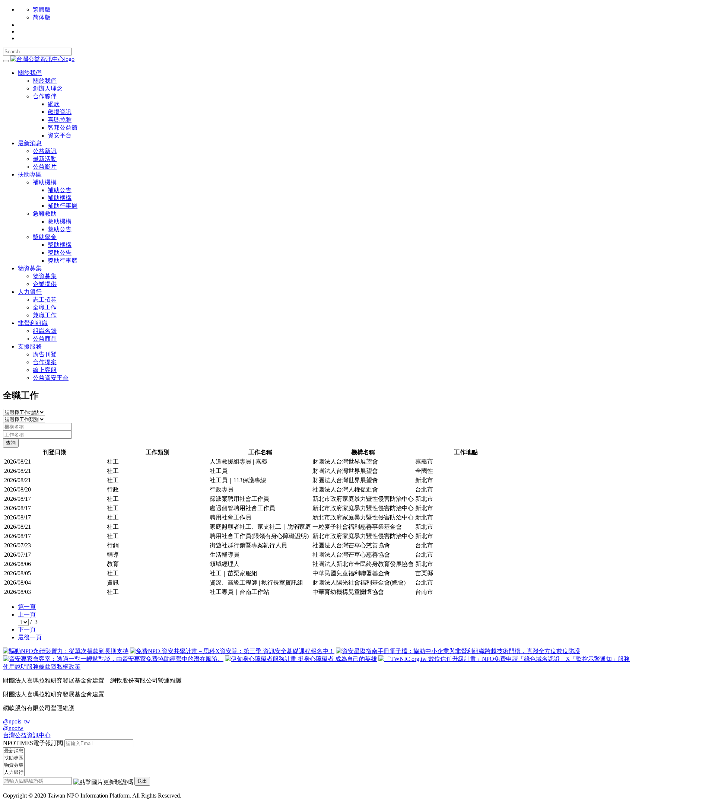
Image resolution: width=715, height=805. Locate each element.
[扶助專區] (13, 758)
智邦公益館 (62, 127)
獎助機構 (60, 245)
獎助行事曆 (62, 260)
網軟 (54, 104)
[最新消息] (13, 751)
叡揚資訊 (60, 112)
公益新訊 (45, 151)
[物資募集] (13, 765)
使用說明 (15, 667)
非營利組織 (33, 323)
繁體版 (42, 9)
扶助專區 (30, 174)
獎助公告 (60, 252)
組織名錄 (45, 331)
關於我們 (30, 73)
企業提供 (45, 284)
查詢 (11, 443)
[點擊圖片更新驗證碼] (103, 782)
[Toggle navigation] (6, 61)
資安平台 (60, 135)
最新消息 (30, 143)
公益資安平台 (51, 378)
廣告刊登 (45, 354)
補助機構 (45, 182)
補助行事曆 (62, 206)
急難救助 (45, 213)
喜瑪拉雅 (60, 120)
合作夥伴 (45, 96)
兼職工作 (45, 315)
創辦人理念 (48, 88)
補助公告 (60, 190)
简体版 (42, 17)
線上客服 (45, 370)
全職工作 (45, 307)
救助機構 (60, 221)
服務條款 (39, 667)
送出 (142, 781)
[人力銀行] (13, 772)
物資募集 (30, 268)
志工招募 (45, 299)
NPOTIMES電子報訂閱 (33, 743)
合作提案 (45, 362)
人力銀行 (30, 292)
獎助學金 (45, 237)
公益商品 (45, 338)
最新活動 (45, 159)
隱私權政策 (65, 667)
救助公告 (60, 229)
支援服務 (30, 346)
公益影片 (45, 166)
